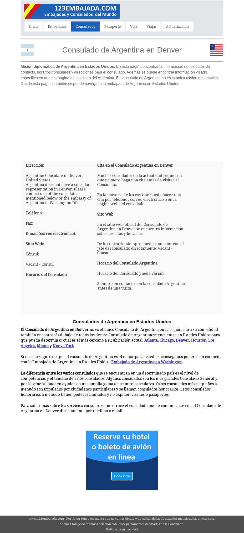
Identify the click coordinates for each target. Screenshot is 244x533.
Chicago (167, 340)
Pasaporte (112, 26)
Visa (133, 26)
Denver (182, 340)
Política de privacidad (122, 529)
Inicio (34, 26)
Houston (198, 340)
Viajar (152, 26)
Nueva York (63, 345)
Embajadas (57, 26)
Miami (43, 345)
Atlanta (151, 340)
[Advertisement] (122, 121)
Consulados (85, 26)
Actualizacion (177, 26)
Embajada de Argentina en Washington (147, 362)
